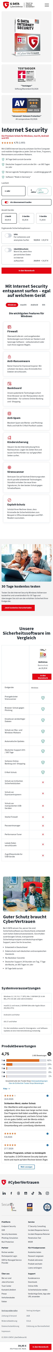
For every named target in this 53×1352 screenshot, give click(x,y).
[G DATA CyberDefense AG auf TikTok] (32, 1193)
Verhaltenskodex (8, 1297)
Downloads (32, 1282)
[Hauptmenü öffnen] (47, 5)
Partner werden (8, 1252)
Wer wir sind (6, 1278)
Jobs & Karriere (8, 1282)
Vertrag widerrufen (9, 1310)
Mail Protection (8, 1242)
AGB (28, 1316)
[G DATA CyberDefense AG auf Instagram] (47, 1193)
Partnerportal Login (9, 1256)
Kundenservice (34, 1278)
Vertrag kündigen (33, 1310)
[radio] (13, 191)
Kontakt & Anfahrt (9, 1290)
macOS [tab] (23, 304)
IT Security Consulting (37, 1226)
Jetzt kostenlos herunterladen (18, 607)
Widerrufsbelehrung (9, 1321)
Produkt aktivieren (35, 1260)
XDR (3, 1230)
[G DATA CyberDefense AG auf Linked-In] (4, 1193)
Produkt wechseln (35, 1264)
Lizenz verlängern (35, 1268)
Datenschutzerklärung (10, 1326)
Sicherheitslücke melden (37, 1290)
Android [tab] (34, 304)
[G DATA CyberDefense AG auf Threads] (18, 1193)
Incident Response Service (38, 1230)
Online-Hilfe (33, 1286)
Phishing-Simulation (10, 1238)
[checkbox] (26, 202)
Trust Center (6, 1286)
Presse (4, 1293)
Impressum (6, 1331)
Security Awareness (9, 1234)
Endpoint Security (9, 1226)
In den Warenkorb (26, 270)
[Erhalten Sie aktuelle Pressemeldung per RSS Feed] (40, 1193)
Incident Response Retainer (39, 1234)
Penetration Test (34, 1238)
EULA (28, 1321)
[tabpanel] (26, 418)
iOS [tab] (43, 304)
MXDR (30, 1242)
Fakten (4, 1301)
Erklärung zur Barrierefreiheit (38, 1326)
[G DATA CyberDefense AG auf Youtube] (25, 1193)
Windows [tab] (12, 304)
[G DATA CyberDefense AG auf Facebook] (11, 1193)
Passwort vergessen (35, 1256)
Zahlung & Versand (9, 1316)
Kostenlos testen (34, 1252)
